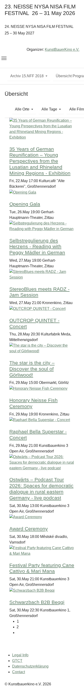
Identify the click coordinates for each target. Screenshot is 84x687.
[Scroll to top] (73, 676)
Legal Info (20, 655)
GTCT (17, 661)
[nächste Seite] (46, 633)
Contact (18, 672)
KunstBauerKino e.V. (62, 49)
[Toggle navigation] (4, 58)
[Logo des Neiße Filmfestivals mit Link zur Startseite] (42, 42)
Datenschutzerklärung (30, 666)
